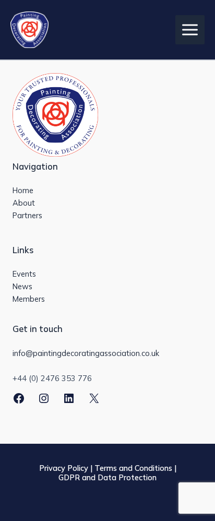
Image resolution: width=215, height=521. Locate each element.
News (22, 286)
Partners (27, 215)
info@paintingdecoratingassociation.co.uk (86, 353)
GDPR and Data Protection (107, 477)
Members (29, 299)
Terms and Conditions (133, 468)
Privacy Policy (63, 468)
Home (23, 190)
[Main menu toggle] (190, 29)
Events (24, 274)
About (24, 203)
